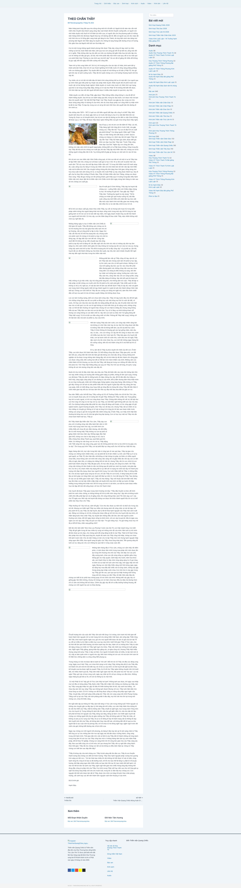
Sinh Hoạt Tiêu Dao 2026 (158, 28)
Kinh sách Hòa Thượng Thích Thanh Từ (162, 125)
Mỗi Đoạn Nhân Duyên (78, 818)
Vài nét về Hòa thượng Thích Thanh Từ (114, 847)
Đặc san (116, 3)
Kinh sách (134, 3)
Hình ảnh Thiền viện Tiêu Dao (159, 116)
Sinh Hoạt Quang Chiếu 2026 (159, 25)
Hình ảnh (157, 3)
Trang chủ (97, 3)
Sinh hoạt (125, 3)
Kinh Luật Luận (154, 187)
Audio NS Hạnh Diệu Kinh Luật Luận (161, 82)
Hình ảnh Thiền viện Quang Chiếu (160, 113)
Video (149, 3)
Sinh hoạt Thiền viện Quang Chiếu (161, 145)
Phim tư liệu (153, 196)
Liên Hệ (165, 3)
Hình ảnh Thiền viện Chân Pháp (160, 106)
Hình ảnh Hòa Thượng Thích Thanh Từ (162, 97)
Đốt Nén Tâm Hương (114, 818)
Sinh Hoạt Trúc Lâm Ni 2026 (159, 32)
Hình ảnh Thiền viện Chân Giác (160, 103)
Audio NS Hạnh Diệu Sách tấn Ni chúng (163, 86)
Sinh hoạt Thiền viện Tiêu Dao (159, 149)
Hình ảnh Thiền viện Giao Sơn (159, 109)
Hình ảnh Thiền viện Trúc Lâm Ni (160, 119)
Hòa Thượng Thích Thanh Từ (159, 158)
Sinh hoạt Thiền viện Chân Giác (160, 139)
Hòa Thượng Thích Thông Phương (161, 61)
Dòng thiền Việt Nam (114, 854)
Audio (143, 3)
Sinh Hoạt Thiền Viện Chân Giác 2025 (162, 35)
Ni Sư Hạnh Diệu (154, 74)
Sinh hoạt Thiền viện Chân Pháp (160, 142)
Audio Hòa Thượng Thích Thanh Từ (161, 53)
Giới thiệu (107, 3)
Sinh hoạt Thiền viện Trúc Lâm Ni (160, 152)
